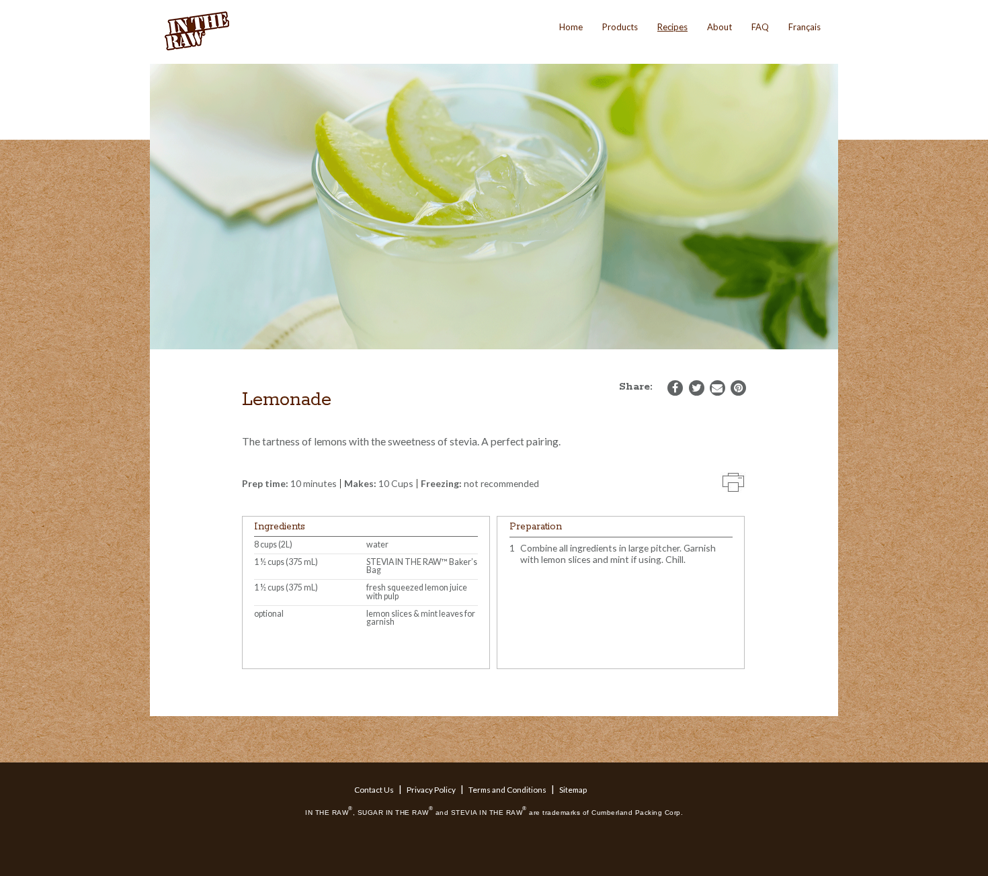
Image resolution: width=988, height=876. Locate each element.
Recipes (672, 26)
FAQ (760, 26)
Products (620, 26)
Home (571, 26)
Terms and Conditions (507, 790)
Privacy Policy (431, 790)
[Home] (198, 31)
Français (804, 26)
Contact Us (374, 790)
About (719, 26)
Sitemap (573, 790)
